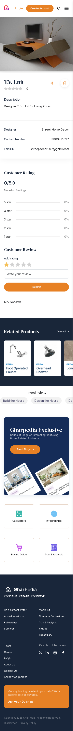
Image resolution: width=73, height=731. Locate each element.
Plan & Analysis (48, 622)
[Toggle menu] (66, 8)
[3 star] (17, 264)
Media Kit (44, 609)
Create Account (39, 8)
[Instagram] (55, 652)
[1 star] (6, 264)
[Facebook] (62, 652)
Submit (36, 286)
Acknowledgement (15, 676)
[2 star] (12, 264)
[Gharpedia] (21, 589)
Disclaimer (10, 723)
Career (8, 652)
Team (7, 645)
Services (9, 628)
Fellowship (10, 622)
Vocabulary (45, 634)
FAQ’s (7, 658)
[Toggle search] (59, 8)
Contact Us (10, 670)
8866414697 (60, 139)
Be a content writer (15, 609)
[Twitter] (40, 652)
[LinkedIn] (47, 652)
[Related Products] (36, 352)
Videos (43, 628)
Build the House (13, 400)
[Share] (52, 83)
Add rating (11, 258)
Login (19, 8)
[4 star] (23, 264)
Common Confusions (51, 616)
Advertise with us (14, 616)
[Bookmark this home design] (64, 83)
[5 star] (29, 264)
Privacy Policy (28, 723)
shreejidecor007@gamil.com (49, 149)
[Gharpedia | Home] (6, 7)
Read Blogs (24, 449)
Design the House (46, 400)
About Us (9, 664)
